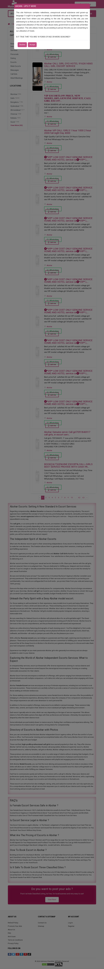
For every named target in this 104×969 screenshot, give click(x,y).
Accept (32, 45)
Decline (22, 45)
